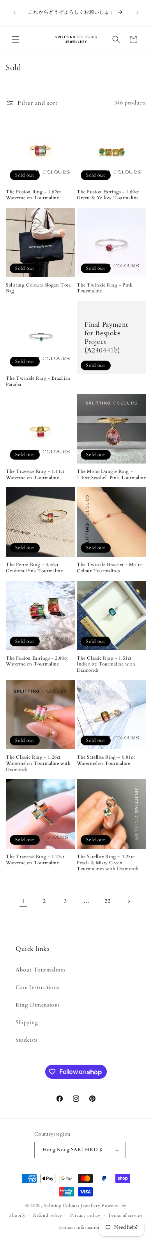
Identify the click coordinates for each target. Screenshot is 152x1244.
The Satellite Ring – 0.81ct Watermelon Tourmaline (106, 760)
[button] (15, 39)
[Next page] (128, 901)
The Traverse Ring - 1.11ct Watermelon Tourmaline (35, 475)
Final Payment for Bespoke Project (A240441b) (106, 337)
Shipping (27, 1022)
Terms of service (125, 1215)
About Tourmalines (40, 969)
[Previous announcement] (14, 12)
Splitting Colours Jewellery (72, 1206)
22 (107, 901)
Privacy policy (85, 1215)
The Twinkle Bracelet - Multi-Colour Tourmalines (110, 568)
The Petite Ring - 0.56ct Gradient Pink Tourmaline (34, 568)
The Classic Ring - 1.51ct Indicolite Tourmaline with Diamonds (106, 664)
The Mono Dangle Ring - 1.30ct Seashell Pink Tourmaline (111, 475)
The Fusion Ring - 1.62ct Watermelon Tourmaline (33, 195)
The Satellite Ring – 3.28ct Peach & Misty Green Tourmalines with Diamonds (108, 863)
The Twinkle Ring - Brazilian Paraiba (38, 381)
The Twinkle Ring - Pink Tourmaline (105, 288)
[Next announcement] (137, 12)
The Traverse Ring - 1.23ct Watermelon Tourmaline (35, 860)
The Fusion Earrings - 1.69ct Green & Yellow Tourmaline (108, 195)
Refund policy (47, 1215)
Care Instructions (37, 987)
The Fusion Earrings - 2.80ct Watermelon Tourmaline (37, 661)
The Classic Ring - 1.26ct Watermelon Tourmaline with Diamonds (38, 763)
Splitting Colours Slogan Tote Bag (38, 288)
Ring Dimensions (38, 1005)
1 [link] (23, 901)
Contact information (80, 1227)
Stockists (26, 1040)
